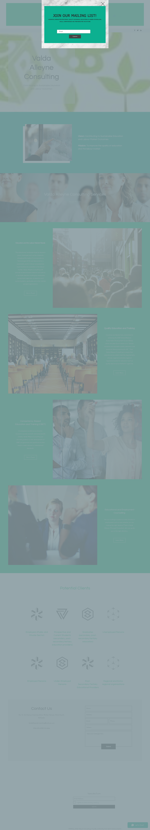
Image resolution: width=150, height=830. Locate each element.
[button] (103, 4)
